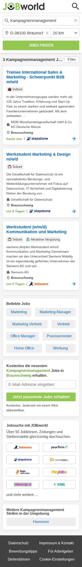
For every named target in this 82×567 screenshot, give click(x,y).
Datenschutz (18, 543)
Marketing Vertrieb (27, 324)
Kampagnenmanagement (30, 59)
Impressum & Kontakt (56, 543)
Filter (72, 59)
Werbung (60, 348)
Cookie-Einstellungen (56, 559)
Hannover (41, 522)
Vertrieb (63, 324)
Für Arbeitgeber (60, 551)
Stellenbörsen (19, 559)
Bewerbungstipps (23, 551)
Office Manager (22, 336)
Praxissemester (59, 336)
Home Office (24, 348)
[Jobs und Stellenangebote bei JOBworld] (24, 6)
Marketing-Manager (55, 312)
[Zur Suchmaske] (75, 6)
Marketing (19, 312)
